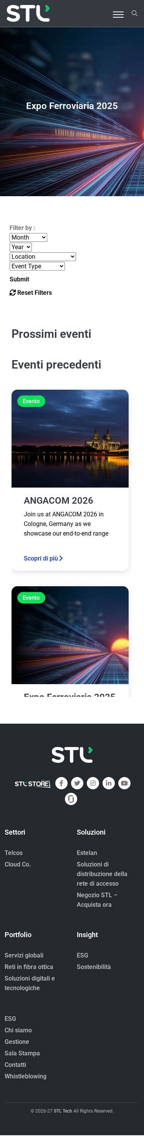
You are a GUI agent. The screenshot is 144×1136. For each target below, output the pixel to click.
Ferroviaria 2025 (72, 105)
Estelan (87, 853)
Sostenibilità (94, 967)
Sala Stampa (22, 1053)
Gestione (17, 1041)
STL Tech (63, 1111)
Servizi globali (24, 955)
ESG (82, 955)
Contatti (15, 1064)
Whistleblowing (25, 1076)
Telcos (14, 853)
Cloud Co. (18, 864)
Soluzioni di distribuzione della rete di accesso (102, 874)
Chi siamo (18, 1030)
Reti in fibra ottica (29, 967)
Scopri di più (41, 558)
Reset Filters (34, 292)
